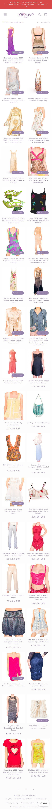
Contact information (23, 799)
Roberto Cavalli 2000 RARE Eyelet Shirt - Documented (13, 341)
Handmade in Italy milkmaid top (13, 424)
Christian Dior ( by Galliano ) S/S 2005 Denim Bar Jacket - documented (38, 342)
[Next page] (33, 789)
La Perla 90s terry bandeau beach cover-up (13, 685)
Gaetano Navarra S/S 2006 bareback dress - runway (38, 60)
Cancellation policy (36, 807)
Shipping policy (28, 803)
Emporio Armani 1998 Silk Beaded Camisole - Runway (38, 220)
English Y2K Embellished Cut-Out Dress (13, 728)
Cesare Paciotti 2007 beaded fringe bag (38, 99)
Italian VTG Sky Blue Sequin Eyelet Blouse (38, 641)
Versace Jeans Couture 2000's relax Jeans (13, 554)
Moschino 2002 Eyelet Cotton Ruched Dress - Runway (13, 180)
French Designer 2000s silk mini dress (38, 382)
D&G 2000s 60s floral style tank (13, 466)
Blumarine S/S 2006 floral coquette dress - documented (38, 140)
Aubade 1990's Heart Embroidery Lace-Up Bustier (38, 597)
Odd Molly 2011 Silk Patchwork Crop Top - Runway (38, 511)
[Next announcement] (47, 4)
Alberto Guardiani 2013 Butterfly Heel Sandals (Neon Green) (13, 220)
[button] (5, 15)
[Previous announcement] (5, 4)
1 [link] (18, 789)
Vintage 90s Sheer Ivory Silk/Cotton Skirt (13, 511)
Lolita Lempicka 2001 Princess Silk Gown (13, 382)
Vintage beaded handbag (38, 423)
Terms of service (17, 807)
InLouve (25, 795)
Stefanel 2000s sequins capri (13, 596)
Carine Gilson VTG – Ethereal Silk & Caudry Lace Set (13, 100)
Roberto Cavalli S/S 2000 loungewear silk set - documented (13, 140)
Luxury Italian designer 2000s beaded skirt (38, 467)
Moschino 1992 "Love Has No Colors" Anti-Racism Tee (13, 772)
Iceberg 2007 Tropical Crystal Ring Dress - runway (13, 260)
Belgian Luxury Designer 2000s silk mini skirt (13, 642)
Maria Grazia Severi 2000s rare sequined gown (13, 300)
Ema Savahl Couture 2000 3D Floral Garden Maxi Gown (38, 300)
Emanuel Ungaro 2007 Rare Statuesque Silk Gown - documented (13, 60)
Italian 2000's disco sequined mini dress (38, 771)
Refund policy (40, 799)
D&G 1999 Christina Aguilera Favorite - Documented (38, 180)
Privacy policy (12, 803)
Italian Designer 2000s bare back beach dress (38, 554)
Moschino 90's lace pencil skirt (38, 685)
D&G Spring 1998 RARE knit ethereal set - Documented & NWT (38, 260)
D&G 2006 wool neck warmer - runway (38, 727)
